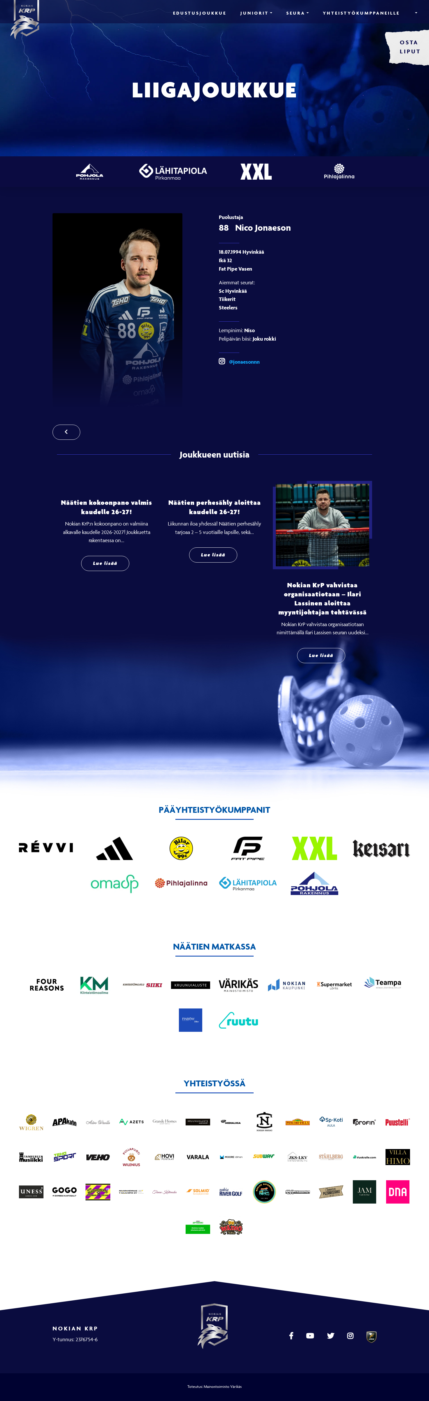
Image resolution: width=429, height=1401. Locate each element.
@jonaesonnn (244, 361)
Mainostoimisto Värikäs (223, 1386)
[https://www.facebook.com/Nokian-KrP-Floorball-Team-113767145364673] (292, 1336)
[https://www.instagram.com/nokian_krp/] (351, 1336)
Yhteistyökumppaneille (361, 13)
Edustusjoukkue (199, 13)
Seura (295, 13)
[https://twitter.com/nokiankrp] (331, 1336)
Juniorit (254, 13)
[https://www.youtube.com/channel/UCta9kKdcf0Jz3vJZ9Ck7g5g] (310, 1336)
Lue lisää (105, 564)
